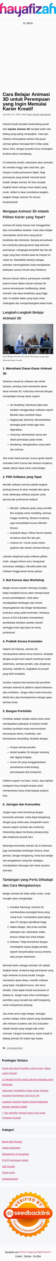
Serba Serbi (8, 1172)
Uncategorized (14, 1048)
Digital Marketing (11, 1148)
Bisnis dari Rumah (12, 1141)
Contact (18, 1256)
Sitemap (27, 1256)
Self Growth (8, 1166)
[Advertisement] (28, 56)
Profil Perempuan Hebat (15, 1160)
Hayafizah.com (11, 1252)
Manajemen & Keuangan (15, 1154)
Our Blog (37, 1256)
